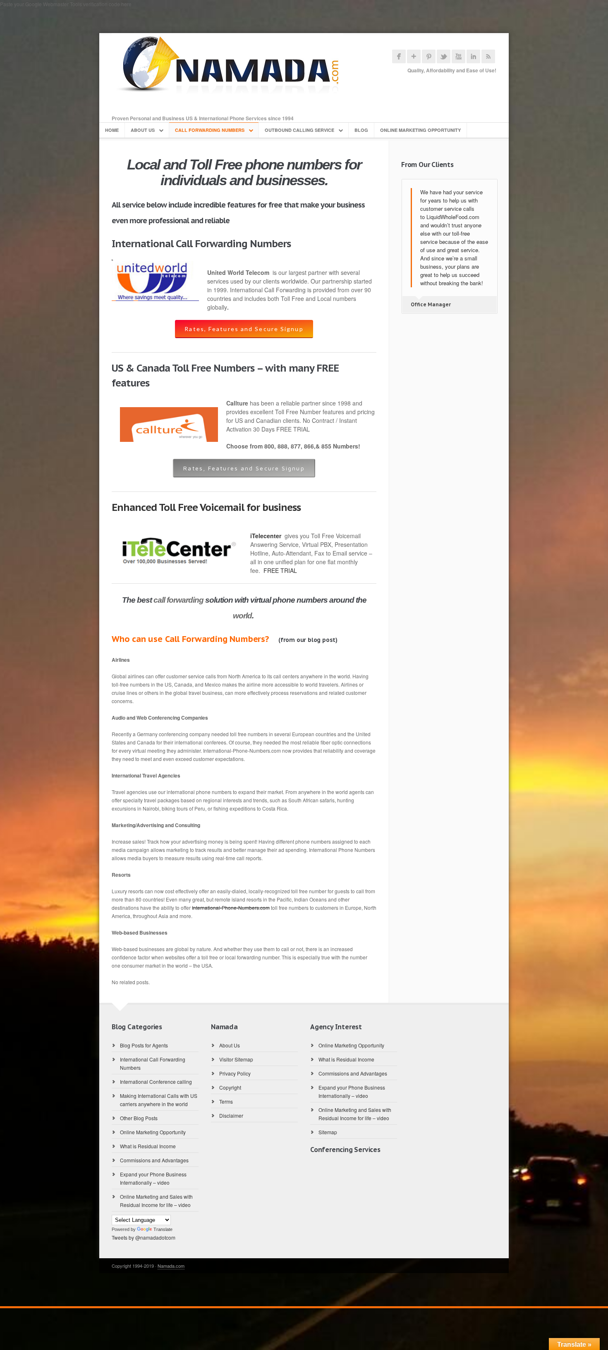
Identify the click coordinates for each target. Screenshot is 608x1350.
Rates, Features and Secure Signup (243, 328)
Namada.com (171, 1265)
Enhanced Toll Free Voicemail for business (206, 507)
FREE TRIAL (280, 570)
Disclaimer (231, 1115)
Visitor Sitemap (236, 1059)
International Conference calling (156, 1081)
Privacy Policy (235, 1073)
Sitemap (327, 1131)
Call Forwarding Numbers (209, 130)
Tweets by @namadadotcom (143, 1237)
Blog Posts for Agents (144, 1045)
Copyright (230, 1087)
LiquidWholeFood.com (452, 217)
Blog (361, 130)
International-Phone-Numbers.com (231, 907)
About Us (143, 130)
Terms (226, 1101)
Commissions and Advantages (154, 1160)
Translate (162, 1229)
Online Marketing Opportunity (420, 130)
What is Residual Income (148, 1146)
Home (112, 130)
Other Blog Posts (139, 1117)
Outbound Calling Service (299, 130)
